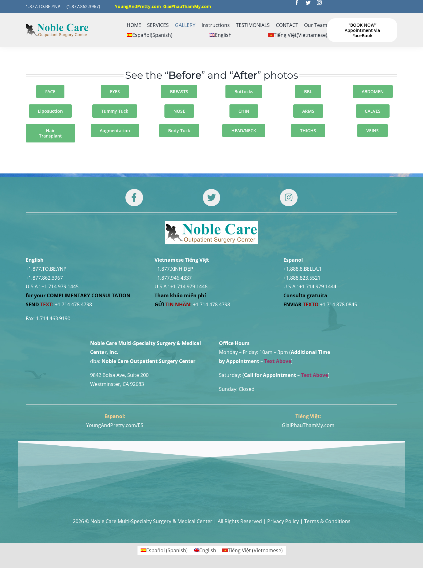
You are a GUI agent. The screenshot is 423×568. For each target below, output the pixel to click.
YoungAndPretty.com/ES (114, 425)
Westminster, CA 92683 (117, 384)
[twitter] (308, 2)
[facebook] (296, 2)
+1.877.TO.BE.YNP (46, 268)
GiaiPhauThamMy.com (308, 425)
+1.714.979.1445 (60, 286)
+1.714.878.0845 (338, 304)
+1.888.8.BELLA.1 (302, 268)
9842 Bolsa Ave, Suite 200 (119, 375)
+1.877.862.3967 (44, 277)
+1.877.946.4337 (173, 277)
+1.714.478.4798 (73, 304)
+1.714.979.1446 (188, 286)
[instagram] (319, 2)
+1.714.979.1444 (317, 286)
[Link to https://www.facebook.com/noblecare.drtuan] (134, 197)
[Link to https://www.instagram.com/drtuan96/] (288, 197)
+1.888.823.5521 (302, 277)
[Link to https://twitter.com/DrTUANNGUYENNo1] (211, 197)
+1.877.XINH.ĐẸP (174, 268)
